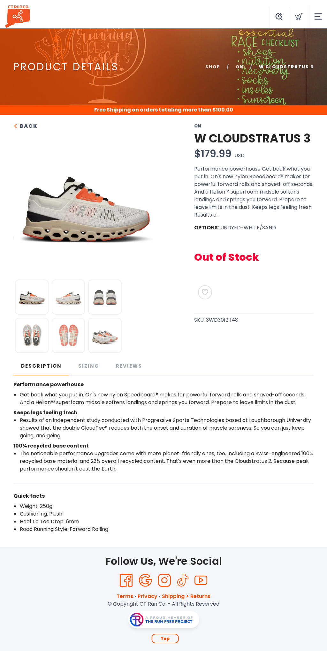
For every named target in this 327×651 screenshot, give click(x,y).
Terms (125, 596)
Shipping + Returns (186, 596)
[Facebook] (126, 580)
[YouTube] (200, 580)
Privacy (147, 596)
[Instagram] (164, 580)
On (240, 67)
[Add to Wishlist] (205, 292)
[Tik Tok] (182, 580)
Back (28, 126)
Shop (212, 67)
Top (165, 639)
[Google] (145, 580)
